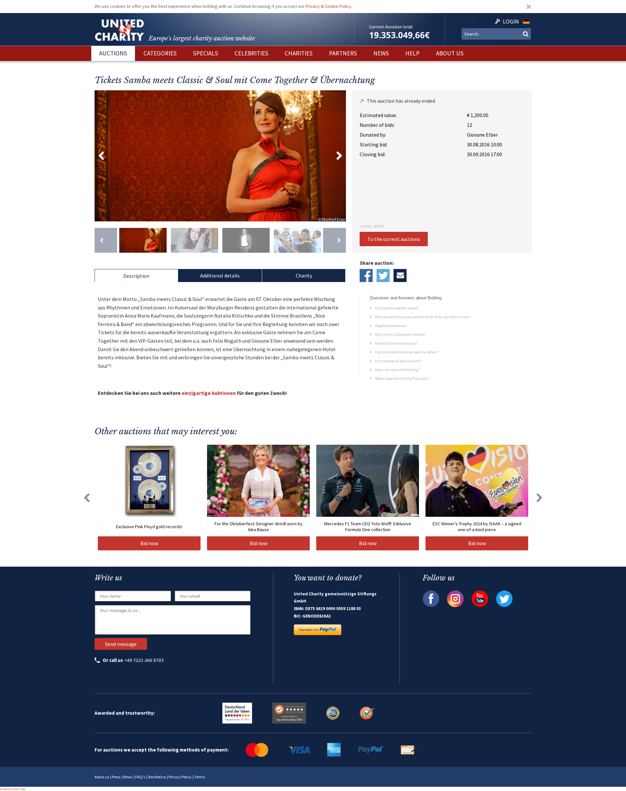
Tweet (383, 275)
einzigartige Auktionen (209, 393)
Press (116, 776)
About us (102, 776)
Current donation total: (391, 26)
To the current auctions (393, 239)
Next (339, 155)
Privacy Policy (180, 776)
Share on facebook (366, 275)
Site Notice (157, 776)
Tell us (400, 275)
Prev (101, 155)
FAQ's (140, 776)
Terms (199, 776)
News (127, 776)
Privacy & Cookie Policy (328, 6)
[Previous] (106, 240)
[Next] (334, 240)
